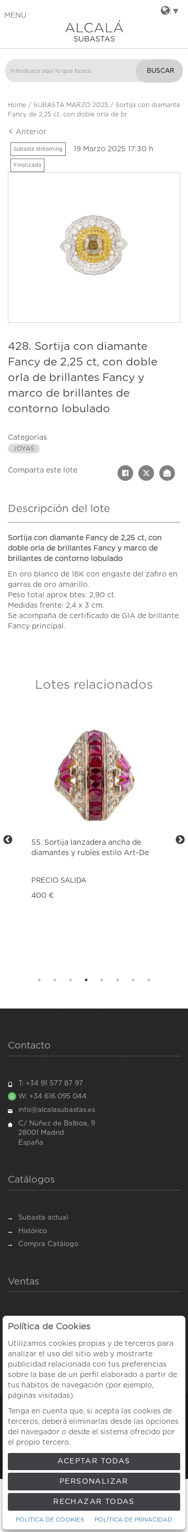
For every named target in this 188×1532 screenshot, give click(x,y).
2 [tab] (55, 980)
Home (17, 105)
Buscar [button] (160, 71)
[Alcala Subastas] (94, 30)
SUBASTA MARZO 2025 (70, 105)
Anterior (30, 132)
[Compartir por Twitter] (146, 473)
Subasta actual (43, 1217)
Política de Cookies (50, 1520)
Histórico (32, 1231)
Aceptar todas (93, 1461)
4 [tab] (86, 980)
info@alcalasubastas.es (56, 1110)
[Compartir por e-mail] (167, 473)
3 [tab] (70, 980)
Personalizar (94, 1481)
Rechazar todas (94, 1501)
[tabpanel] (94, 840)
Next (180, 840)
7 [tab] (133, 980)
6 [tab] (117, 980)
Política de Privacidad (133, 1520)
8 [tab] (149, 980)
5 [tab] (102, 980)
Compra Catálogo (48, 1244)
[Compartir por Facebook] (125, 473)
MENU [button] (15, 15)
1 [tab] (39, 980)
